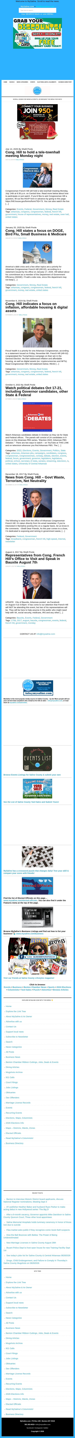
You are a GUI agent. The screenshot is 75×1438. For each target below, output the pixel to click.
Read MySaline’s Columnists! (19, 1138)
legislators (46, 458)
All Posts (10, 1052)
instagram (38, 1428)
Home (8, 1006)
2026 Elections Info (15, 1123)
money (45, 214)
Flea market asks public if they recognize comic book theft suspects (38, 1230)
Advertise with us (14, 1021)
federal (48, 212)
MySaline (37, 90)
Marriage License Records (18, 1103)
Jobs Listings (12, 1087)
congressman (37, 212)
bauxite (33, 620)
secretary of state (29, 461)
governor (36, 458)
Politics (56, 450)
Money (48, 209)
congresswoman (27, 456)
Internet (61, 539)
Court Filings (12, 1082)
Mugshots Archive (14, 1072)
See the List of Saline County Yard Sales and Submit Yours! (31, 802)
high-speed (51, 539)
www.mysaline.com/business (29, 934)
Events (20, 209)
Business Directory (14, 1143)
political (9, 461)
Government (38, 209)
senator (41, 461)
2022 (19, 450)
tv (68, 461)
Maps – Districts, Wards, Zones (20, 1128)
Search (9, 1042)
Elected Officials (13, 1133)
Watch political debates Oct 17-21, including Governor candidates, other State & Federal (36, 391)
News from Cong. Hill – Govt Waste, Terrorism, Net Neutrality (35, 479)
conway (39, 456)
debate (47, 456)
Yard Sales (26, 990)
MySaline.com (27, 6)
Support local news (15, 1032)
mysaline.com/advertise (18, 702)
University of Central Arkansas (33, 463)
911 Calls (10, 1077)
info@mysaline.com (45, 6)
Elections (27, 450)
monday (32, 623)
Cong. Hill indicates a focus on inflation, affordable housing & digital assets (36, 307)
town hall (64, 214)
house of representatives (29, 214)
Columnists (13, 990)
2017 (19, 620)
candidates (51, 453)
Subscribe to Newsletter (17, 1037)
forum (15, 458)
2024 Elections (64, 987)
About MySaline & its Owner (19, 1016)
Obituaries (10, 1092)
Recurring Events (14, 1113)
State (63, 450)
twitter (46, 1428)
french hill (56, 212)
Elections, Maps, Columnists (19, 1118)
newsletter (10, 541)
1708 (13, 620)
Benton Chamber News (35, 987)
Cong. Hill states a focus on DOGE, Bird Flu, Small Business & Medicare (35, 232)
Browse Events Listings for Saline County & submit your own (32, 775)
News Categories (14, 1047)
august (26, 620)
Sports (51, 987)
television (61, 461)
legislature (57, 458)
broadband (16, 539)
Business (17, 987)
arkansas (15, 212)
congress (25, 212)
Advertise (46, 990)
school (17, 461)
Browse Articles (60, 990)
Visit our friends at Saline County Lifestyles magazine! (29, 978)
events (63, 456)
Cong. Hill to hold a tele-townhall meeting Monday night (32, 154)
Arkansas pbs (27, 453)
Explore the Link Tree (16, 1011)
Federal (28, 209)
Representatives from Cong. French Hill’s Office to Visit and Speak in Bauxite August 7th (35, 558)
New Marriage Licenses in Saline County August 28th (31, 1243)
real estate (54, 214)
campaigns (40, 453)
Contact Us (11, 1026)
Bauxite (20, 618)
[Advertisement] (37, 64)
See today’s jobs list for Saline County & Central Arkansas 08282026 (38, 1255)
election (55, 456)
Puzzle (36, 990)
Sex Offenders (12, 1097)
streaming (51, 461)
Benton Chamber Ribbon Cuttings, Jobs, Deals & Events (32, 1062)
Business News (13, 1057)
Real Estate (58, 209)
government (11, 214)
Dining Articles (12, 1067)
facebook (30, 1428)
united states (11, 217)
